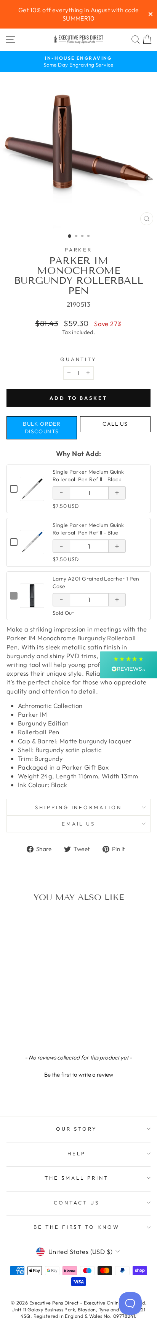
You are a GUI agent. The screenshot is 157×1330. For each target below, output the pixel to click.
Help (76, 1153)
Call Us (115, 423)
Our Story (76, 1129)
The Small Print (77, 1178)
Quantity (78, 359)
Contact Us (76, 1203)
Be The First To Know (77, 1227)
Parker (79, 250)
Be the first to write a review (78, 1074)
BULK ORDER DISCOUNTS (42, 427)
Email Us (79, 824)
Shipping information (78, 807)
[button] (78, 1074)
